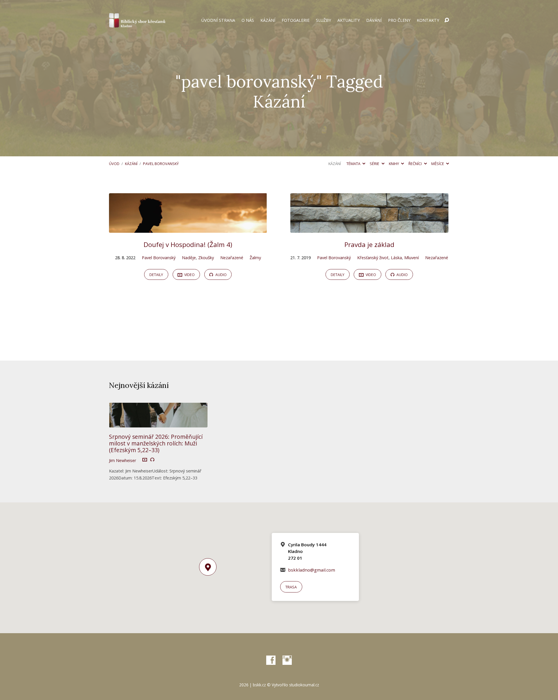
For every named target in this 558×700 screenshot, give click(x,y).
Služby (323, 20)
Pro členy (399, 20)
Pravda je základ (369, 244)
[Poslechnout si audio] (152, 460)
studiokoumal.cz (304, 685)
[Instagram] (287, 660)
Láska (396, 257)
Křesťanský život (373, 257)
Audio (220, 274)
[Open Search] (446, 20)
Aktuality (348, 20)
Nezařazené (231, 257)
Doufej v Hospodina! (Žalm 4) (188, 244)
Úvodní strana (218, 20)
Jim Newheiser (122, 460)
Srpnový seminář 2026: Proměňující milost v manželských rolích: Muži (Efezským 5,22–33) (156, 443)
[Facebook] (271, 660)
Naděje (189, 257)
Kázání (267, 20)
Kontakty (428, 20)
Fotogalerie (296, 20)
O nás (248, 20)
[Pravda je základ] (369, 228)
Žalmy (255, 257)
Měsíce (438, 163)
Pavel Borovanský (159, 257)
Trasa (291, 587)
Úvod (114, 163)
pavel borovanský (161, 163)
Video (189, 274)
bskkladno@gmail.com (311, 570)
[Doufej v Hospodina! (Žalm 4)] (188, 228)
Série (375, 163)
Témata (353, 163)
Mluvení (411, 257)
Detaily (156, 274)
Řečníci (415, 163)
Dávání (374, 20)
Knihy (394, 163)
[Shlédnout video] (144, 460)
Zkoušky (206, 257)
